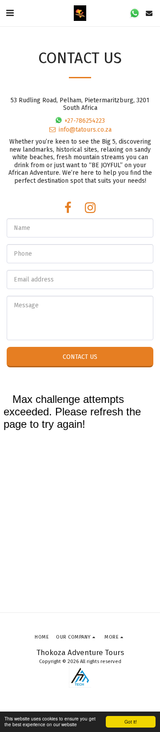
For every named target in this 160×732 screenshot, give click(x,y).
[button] (9, 12)
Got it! (130, 721)
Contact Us (80, 357)
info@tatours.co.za (85, 129)
